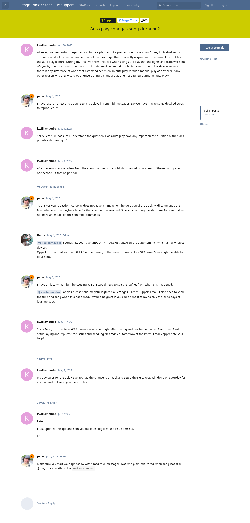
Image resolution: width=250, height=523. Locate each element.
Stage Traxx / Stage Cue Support (47, 5)
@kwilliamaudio (49, 292)
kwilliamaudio (51, 243)
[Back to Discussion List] (5, 5)
